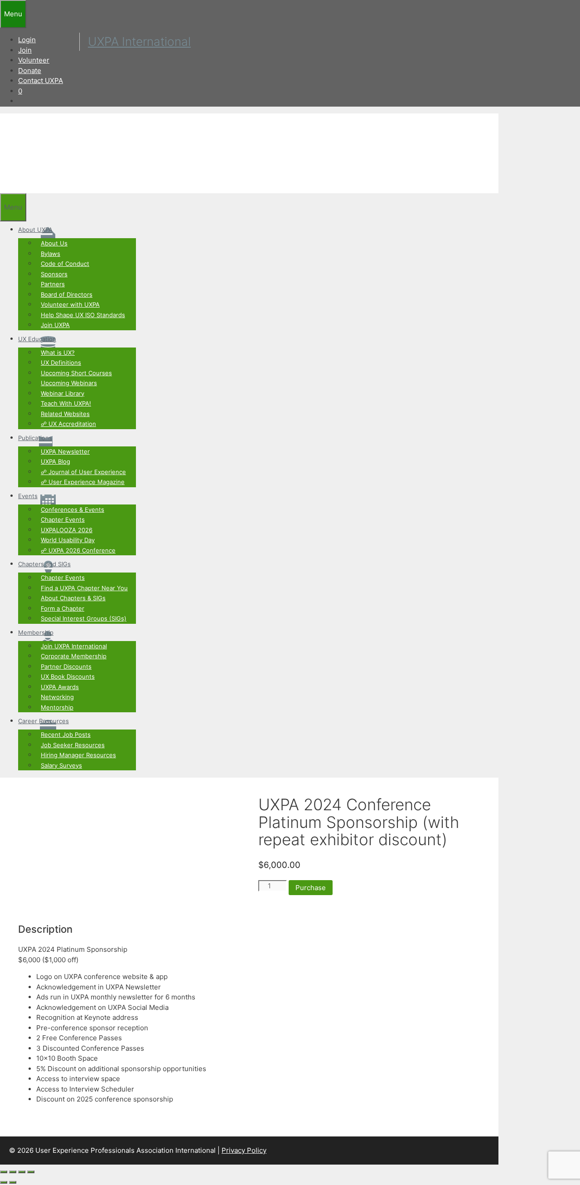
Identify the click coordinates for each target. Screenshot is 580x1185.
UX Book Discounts (68, 676)
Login (27, 39)
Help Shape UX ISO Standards (83, 314)
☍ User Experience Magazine (83, 481)
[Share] (21, 1171)
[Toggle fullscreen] (12, 1171)
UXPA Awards (60, 686)
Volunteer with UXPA (70, 304)
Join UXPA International (74, 646)
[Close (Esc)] (30, 1171)
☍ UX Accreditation (68, 423)
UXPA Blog (55, 461)
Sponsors (54, 274)
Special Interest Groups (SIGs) (83, 618)
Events (28, 495)
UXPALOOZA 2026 (66, 530)
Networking (57, 696)
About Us (54, 243)
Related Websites (65, 413)
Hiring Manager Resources (78, 755)
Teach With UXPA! (66, 403)
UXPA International (139, 41)
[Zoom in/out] (3, 1171)
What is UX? (58, 352)
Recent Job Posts (66, 734)
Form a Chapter (62, 608)
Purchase (310, 887)
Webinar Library (62, 393)
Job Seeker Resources (73, 745)
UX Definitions (61, 362)
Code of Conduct (65, 263)
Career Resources (43, 721)
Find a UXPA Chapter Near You (84, 588)
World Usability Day (68, 540)
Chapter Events (63, 519)
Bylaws (50, 253)
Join (25, 50)
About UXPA (35, 229)
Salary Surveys (61, 765)
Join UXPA (55, 324)
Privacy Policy (244, 1150)
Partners (53, 284)
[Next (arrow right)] (12, 1182)
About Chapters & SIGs (73, 598)
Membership (35, 632)
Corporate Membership (73, 656)
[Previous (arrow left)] (3, 1182)
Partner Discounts (66, 666)
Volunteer (33, 60)
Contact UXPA (40, 80)
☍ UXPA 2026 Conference (78, 550)
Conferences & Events (72, 509)
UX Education (37, 339)
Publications (35, 437)
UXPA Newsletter (65, 451)
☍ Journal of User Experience (83, 471)
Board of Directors (66, 294)
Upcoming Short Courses (76, 373)
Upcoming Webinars (69, 383)
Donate (29, 70)
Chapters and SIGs (44, 564)
